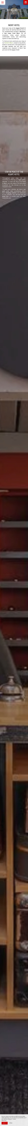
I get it (5, 1123)
